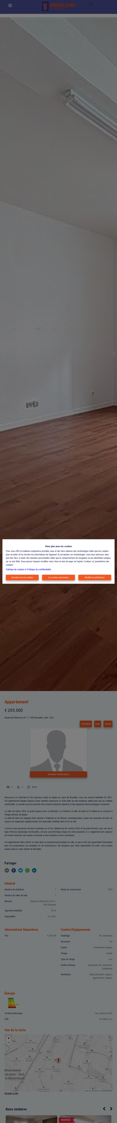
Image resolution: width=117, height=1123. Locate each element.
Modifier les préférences (95, 577)
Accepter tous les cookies (22, 577)
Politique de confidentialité (39, 569)
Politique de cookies (15, 569)
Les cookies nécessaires (58, 577)
